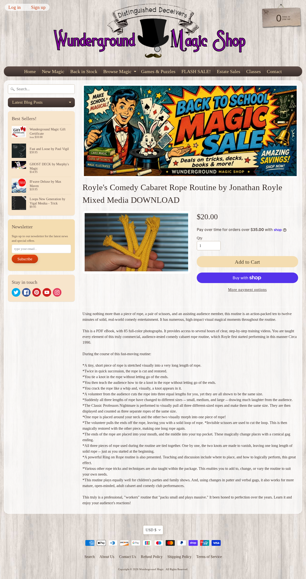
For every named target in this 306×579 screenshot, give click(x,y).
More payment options (247, 290)
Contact (274, 71)
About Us (106, 557)
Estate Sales (228, 71)
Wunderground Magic (151, 569)
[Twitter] (16, 292)
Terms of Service (209, 557)
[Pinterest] (36, 292)
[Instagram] (57, 292)
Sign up (38, 7)
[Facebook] (26, 292)
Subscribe (24, 259)
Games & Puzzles (158, 71)
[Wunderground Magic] (153, 33)
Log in (14, 7)
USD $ (151, 530)
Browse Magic (120, 72)
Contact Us (127, 557)
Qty (199, 238)
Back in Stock (83, 71)
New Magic (53, 71)
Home (30, 71)
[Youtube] (47, 292)
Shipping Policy (179, 557)
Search (89, 557)
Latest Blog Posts (43, 103)
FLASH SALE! (196, 71)
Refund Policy (152, 557)
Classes (253, 71)
